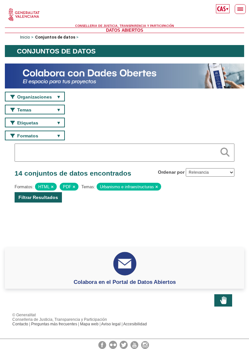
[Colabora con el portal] (124, 75)
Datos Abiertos (124, 30)
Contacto (20, 324)
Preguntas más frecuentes (54, 324)
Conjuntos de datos (55, 37)
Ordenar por (171, 172)
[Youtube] (134, 344)
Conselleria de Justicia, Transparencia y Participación (124, 26)
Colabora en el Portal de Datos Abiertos (125, 282)
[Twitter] (124, 344)
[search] (225, 151)
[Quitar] (52, 187)
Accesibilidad (135, 324)
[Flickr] (113, 344)
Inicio (25, 37)
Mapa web (89, 324)
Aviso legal (111, 324)
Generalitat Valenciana (124, 14)
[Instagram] (145, 344)
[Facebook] (102, 344)
